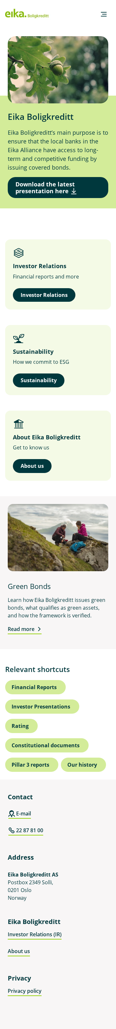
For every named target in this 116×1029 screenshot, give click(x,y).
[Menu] (104, 14)
